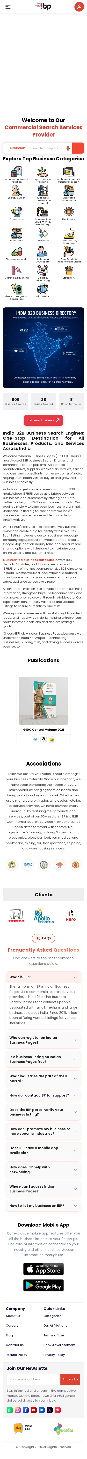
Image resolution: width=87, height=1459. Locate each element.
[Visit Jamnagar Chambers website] (44, 865)
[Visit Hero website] (71, 915)
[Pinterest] (58, 1410)
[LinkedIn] (42, 1410)
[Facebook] (26, 1410)
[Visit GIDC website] (28, 865)
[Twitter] (50, 1410)
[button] (35, 739)
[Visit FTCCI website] (12, 865)
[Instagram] (18, 1410)
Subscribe (70, 1379)
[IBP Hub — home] (43, 7)
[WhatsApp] (10, 1410)
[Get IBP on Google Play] (43, 1285)
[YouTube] (34, 1410)
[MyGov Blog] (23, 1433)
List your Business (41, 420)
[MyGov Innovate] (63, 1433)
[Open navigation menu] (8, 6)
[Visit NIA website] (76, 865)
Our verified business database (29, 560)
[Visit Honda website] (17, 915)
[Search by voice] (68, 148)
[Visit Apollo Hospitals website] (44, 915)
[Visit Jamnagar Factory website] (60, 865)
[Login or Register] (79, 7)
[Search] (78, 148)
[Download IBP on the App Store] (43, 1269)
